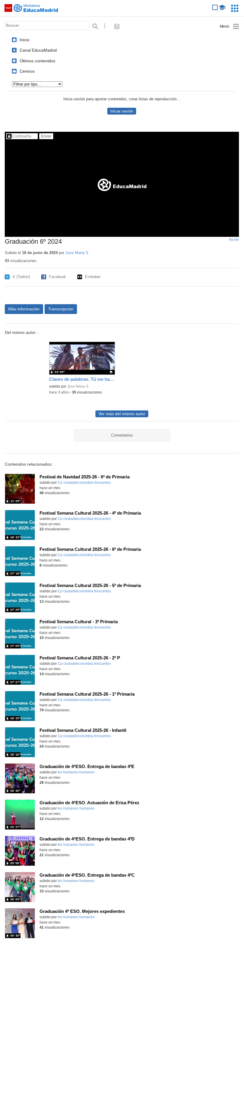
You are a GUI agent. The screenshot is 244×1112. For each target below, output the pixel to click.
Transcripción (60, 309)
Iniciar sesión (121, 111)
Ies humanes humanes (76, 772)
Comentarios (122, 435)
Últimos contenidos (37, 60)
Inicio (24, 39)
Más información (24, 309)
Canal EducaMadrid (38, 50)
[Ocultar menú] (229, 26)
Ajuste (234, 239)
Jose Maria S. (77, 252)
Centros (27, 71)
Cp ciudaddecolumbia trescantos (84, 482)
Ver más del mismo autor (121, 414)
